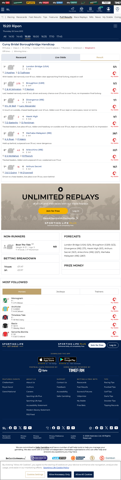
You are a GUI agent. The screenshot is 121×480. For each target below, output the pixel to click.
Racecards (81, 382)
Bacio (14, 323)
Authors (30, 387)
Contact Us (62, 382)
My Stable (81, 401)
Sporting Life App (34, 401)
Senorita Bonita (19, 332)
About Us (30, 382)
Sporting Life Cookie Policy (56, 467)
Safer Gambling (63, 396)
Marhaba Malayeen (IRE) (39, 133)
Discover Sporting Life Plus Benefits (59, 218)
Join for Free (53, 211)
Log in (76, 211)
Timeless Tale (18, 315)
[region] (60, 470)
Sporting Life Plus (34, 396)
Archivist (16, 306)
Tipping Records (111, 405)
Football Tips (110, 387)
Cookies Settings (35, 474)
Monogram (17, 298)
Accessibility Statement (36, 405)
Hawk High (32, 116)
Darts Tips (108, 396)
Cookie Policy (73, 437)
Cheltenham (7, 382)
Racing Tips (109, 382)
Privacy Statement (37, 437)
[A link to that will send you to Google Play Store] (70, 361)
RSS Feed (30, 414)
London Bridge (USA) (37, 66)
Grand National (9, 391)
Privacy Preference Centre (56, 437)
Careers (29, 391)
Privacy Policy (23, 437)
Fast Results (82, 387)
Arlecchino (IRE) (34, 149)
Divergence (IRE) (35, 99)
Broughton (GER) (35, 83)
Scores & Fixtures (84, 391)
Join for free (97, 345)
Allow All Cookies (84, 474)
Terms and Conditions (6, 437)
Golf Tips (108, 391)
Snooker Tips (110, 401)
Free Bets (81, 405)
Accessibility (62, 391)
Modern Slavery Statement (38, 410)
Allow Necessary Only (59, 474)
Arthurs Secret (34, 166)
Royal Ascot (7, 387)
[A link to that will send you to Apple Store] (47, 361)
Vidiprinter (81, 396)
